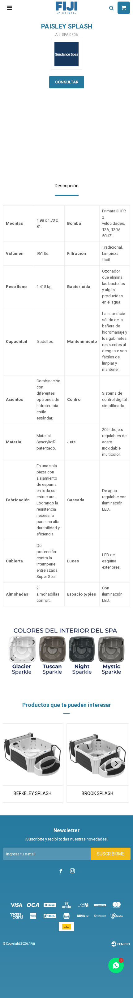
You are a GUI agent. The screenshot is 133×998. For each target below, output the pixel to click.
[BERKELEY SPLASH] (32, 754)
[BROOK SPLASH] (97, 754)
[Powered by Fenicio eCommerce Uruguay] (120, 943)
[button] (118, 763)
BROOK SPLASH (97, 793)
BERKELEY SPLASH (32, 793)
